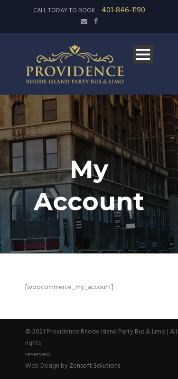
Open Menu (143, 54)
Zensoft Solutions (94, 366)
